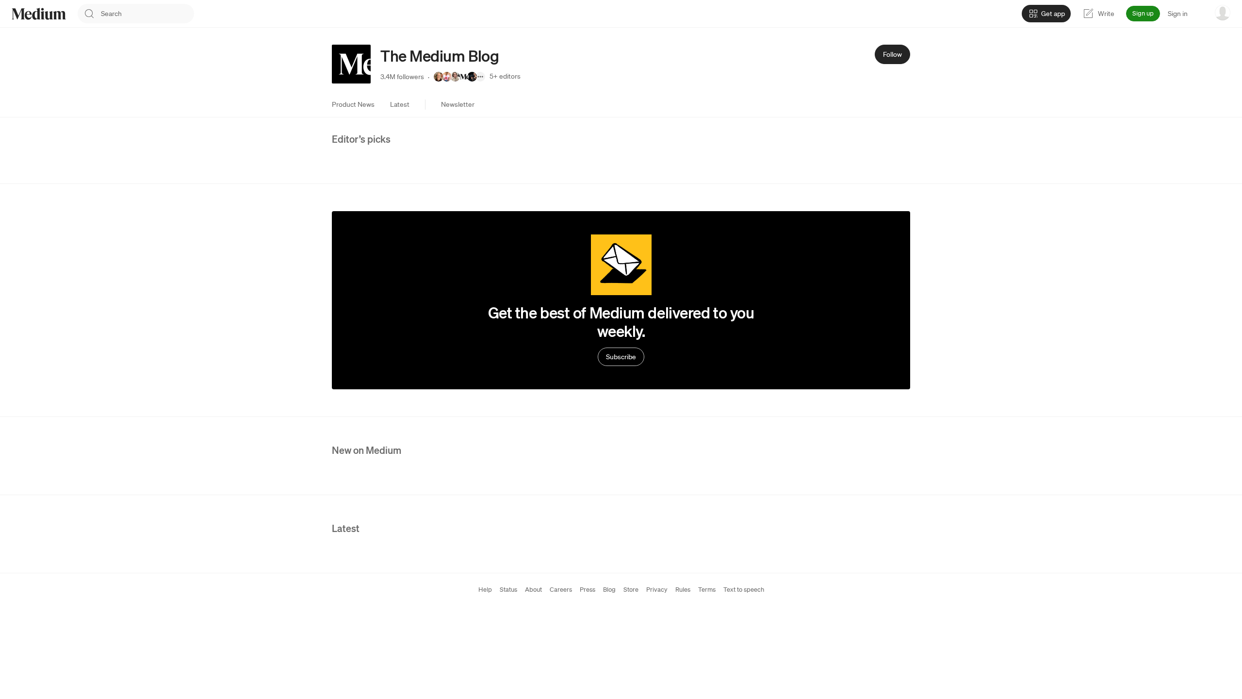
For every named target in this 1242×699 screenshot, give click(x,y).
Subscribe (621, 356)
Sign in (1178, 13)
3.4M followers (402, 76)
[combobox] (147, 13)
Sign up (1143, 13)
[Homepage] (39, 14)
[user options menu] (1222, 12)
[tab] (353, 104)
